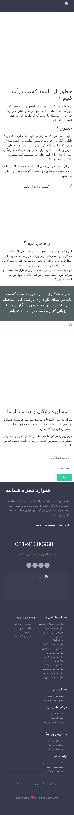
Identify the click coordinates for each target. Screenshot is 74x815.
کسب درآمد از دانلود (33, 440)
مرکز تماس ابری (56, 707)
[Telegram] (28, 565)
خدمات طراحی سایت (53, 617)
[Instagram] (35, 565)
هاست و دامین (26, 617)
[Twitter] (47, 565)
